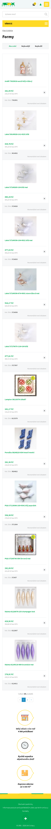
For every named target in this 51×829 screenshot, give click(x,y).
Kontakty (25, 811)
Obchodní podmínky (25, 804)
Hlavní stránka (7, 30)
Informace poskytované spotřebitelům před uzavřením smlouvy (25, 807)
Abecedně (12, 46)
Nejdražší (38, 46)
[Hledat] (46, 14)
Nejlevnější (25, 46)
